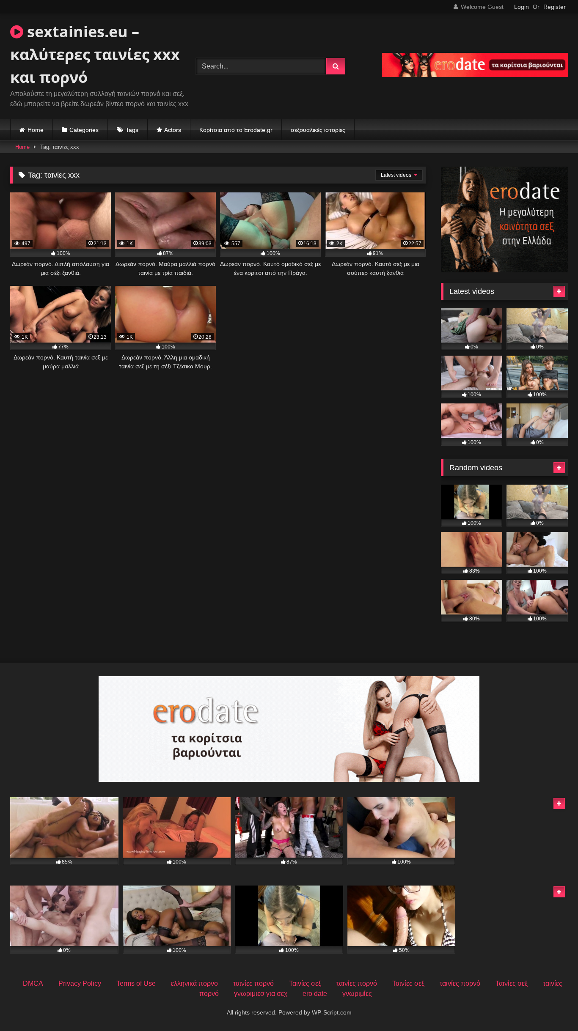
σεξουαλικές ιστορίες (318, 129)
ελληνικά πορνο (194, 983)
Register (554, 6)
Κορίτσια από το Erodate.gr (235, 129)
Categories (84, 129)
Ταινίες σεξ (305, 983)
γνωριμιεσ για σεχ (260, 993)
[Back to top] (551, 1006)
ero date (315, 993)
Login (521, 6)
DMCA (33, 983)
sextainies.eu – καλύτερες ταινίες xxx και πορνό (95, 54)
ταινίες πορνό (253, 983)
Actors (172, 129)
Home (36, 129)
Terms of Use (136, 983)
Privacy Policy (79, 983)
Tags (132, 129)
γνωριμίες (357, 993)
